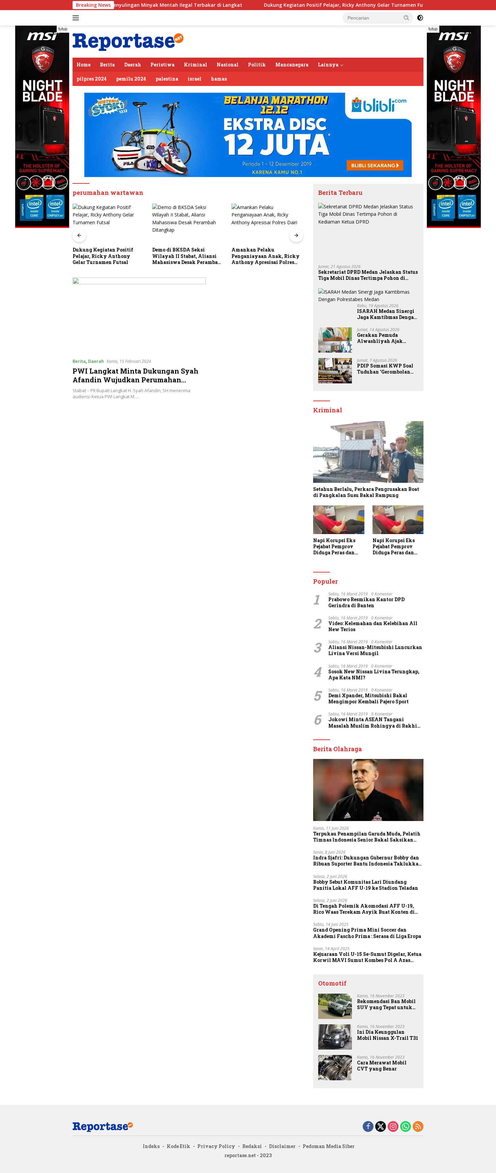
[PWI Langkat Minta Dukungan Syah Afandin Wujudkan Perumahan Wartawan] (139, 314)
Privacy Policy (216, 1146)
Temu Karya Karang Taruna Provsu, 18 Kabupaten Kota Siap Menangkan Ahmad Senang (267, 256)
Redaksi (252, 1146)
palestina (167, 79)
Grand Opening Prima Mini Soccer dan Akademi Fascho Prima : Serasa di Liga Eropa (367, 933)
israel (194, 79)
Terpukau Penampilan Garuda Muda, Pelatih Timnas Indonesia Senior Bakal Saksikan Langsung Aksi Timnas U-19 (366, 837)
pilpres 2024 (92, 79)
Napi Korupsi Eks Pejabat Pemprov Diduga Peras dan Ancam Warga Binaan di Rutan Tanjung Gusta (334, 546)
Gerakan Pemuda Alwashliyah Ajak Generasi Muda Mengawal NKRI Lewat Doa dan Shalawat (385, 338)
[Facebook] (368, 1127)
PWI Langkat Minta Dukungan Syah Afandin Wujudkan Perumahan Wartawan (135, 379)
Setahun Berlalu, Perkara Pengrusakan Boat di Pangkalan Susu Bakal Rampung (366, 492)
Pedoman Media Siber (329, 1146)
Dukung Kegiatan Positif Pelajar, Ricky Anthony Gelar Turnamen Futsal (306, 5)
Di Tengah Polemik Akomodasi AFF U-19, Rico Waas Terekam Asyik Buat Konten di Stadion (364, 909)
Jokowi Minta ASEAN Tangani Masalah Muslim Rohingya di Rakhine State (375, 722)
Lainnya (328, 64)
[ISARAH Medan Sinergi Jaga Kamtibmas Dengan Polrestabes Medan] (368, 295)
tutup (62, 29)
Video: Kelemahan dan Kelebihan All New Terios (372, 626)
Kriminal (195, 64)
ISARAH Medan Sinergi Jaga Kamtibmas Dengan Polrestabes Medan (387, 314)
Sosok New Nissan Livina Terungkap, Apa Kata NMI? (373, 675)
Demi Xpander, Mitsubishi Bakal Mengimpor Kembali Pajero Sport (368, 699)
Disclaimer (282, 1146)
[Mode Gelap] (420, 18)
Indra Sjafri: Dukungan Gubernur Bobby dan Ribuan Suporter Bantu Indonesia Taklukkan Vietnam (367, 861)
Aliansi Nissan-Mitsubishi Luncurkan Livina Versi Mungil (375, 650)
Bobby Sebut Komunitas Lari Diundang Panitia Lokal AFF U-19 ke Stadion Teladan (365, 885)
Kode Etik (178, 1146)
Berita (107, 64)
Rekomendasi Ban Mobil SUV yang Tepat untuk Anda (386, 1004)
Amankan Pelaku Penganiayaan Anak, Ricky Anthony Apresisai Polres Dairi (189, 256)
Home (83, 64)
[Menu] (77, 18)
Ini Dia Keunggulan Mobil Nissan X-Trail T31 (387, 1035)
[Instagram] (393, 1127)
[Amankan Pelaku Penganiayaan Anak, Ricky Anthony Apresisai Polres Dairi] (190, 224)
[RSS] (418, 1127)
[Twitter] (380, 1127)
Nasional (228, 64)
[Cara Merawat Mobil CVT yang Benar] (335, 1067)
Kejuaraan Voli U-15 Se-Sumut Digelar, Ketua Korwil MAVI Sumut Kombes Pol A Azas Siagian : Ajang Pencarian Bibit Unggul (367, 957)
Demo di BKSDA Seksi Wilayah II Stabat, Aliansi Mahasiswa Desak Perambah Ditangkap (109, 256)
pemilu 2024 (131, 79)
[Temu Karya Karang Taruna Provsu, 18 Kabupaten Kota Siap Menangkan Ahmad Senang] (270, 224)
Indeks (151, 1146)
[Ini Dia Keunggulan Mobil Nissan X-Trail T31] (335, 1037)
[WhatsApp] (405, 1127)
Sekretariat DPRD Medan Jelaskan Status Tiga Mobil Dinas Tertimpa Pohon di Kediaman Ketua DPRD (368, 275)
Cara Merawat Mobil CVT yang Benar (382, 1066)
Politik (257, 64)
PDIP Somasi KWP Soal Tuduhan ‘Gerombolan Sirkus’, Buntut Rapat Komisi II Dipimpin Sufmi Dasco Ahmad (385, 369)
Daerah (132, 64)
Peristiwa (162, 64)
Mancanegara (291, 64)
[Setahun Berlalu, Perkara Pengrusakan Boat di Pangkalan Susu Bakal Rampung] (368, 452)
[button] (406, 17)
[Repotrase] (128, 41)
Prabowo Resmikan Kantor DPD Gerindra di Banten (366, 602)
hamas (219, 79)
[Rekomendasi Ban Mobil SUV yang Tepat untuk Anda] (335, 1006)
